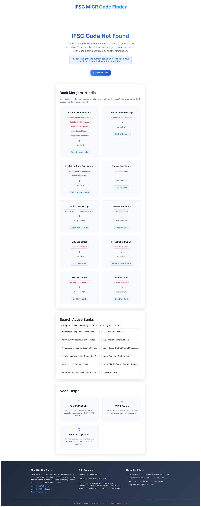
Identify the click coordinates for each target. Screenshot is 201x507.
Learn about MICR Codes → (41, 489)
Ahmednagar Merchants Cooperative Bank (80, 356)
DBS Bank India (79, 263)
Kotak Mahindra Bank (121, 263)
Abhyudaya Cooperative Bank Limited (78, 340)
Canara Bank (121, 188)
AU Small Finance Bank (113, 331)
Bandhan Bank (121, 299)
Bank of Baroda (122, 134)
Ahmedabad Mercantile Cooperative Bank (80, 348)
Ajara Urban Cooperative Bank (75, 364)
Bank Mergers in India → (40, 492)
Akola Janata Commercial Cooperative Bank (81, 372)
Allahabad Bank (110, 372)
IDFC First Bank (79, 299)
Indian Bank (121, 228)
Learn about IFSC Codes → (41, 486)
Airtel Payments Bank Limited (116, 356)
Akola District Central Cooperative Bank (121, 364)
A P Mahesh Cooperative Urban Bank (78, 331)
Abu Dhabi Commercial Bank (116, 340)
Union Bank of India (79, 228)
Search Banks (102, 73)
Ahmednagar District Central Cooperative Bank (122, 348)
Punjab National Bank (79, 192)
